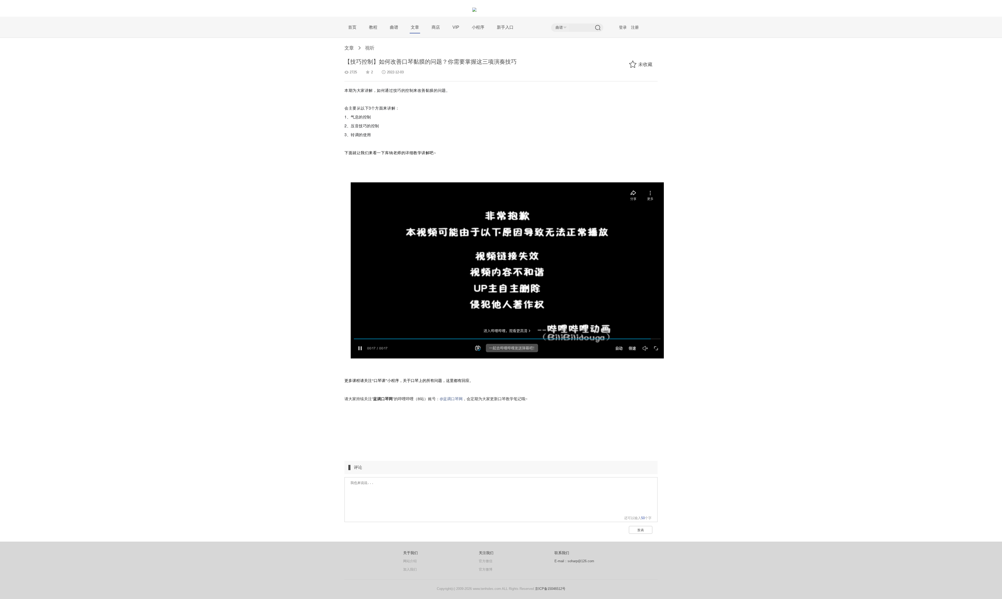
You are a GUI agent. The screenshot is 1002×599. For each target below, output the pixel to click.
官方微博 (485, 569)
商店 (436, 27)
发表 (640, 530)
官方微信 (485, 561)
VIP (455, 27)
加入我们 (410, 569)
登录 (623, 27)
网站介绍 (410, 561)
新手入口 (505, 27)
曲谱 (394, 27)
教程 (373, 27)
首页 (352, 27)
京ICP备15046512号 (550, 589)
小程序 (478, 27)
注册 (635, 27)
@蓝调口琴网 (451, 398)
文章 (415, 27)
